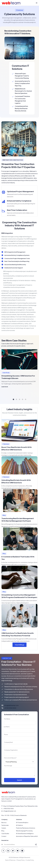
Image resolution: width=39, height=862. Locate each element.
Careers (3, 828)
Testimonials (5, 825)
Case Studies (5, 833)
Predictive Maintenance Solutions (25, 828)
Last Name (7, 726)
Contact (3, 836)
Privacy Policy (20, 860)
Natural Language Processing (24, 831)
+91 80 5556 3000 (10, 708)
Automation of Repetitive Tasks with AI (27, 836)
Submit (19, 780)
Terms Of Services (10, 860)
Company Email (8, 742)
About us (3, 822)
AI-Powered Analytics (22, 822)
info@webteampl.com (11, 705)
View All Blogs (19, 645)
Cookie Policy (30, 860)
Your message (8, 765)
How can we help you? (10, 758)
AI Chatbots (19, 825)
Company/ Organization (11, 750)
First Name (7, 719)
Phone (6, 734)
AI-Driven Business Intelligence (25, 833)
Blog (2, 831)
